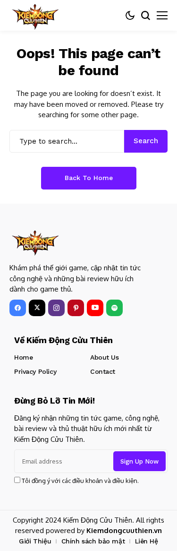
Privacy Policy (35, 371)
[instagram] (56, 308)
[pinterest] (75, 308)
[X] (37, 308)
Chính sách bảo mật (93, 541)
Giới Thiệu (35, 541)
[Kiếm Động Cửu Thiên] (35, 15)
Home (23, 357)
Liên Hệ (146, 541)
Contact (102, 371)
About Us (104, 357)
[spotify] (114, 308)
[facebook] (17, 308)
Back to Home (89, 177)
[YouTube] (95, 308)
